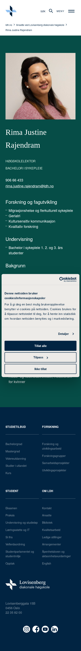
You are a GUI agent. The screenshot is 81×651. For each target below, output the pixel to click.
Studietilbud (16, 427)
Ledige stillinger (52, 537)
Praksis (10, 515)
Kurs (8, 473)
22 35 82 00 (14, 612)
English (46, 563)
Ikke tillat (40, 369)
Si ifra (9, 537)
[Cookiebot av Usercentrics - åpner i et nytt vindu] (59, 279)
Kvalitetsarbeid (51, 530)
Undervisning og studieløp (22, 522)
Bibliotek (47, 522)
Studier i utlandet (16, 466)
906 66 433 (14, 179)
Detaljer (63, 333)
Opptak (10, 563)
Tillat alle (40, 345)
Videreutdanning (16, 458)
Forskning (50, 427)
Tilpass (38, 357)
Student (12, 491)
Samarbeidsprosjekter (55, 463)
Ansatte (47, 515)
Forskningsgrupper (54, 456)
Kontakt (47, 508)
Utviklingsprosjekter (54, 470)
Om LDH (47, 491)
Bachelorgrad (14, 444)
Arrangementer (51, 544)
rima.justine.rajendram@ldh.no (30, 185)
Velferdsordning (15, 544)
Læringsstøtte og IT (18, 530)
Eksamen (11, 508)
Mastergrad (13, 451)
